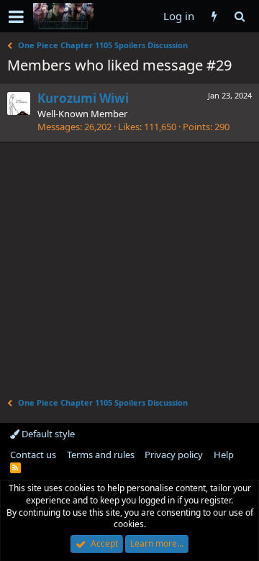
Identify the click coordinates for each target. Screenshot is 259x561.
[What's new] (214, 16)
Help (224, 454)
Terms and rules (101, 454)
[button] (16, 16)
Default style (47, 433)
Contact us (33, 454)
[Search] (239, 16)
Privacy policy (174, 454)
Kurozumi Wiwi (83, 98)
